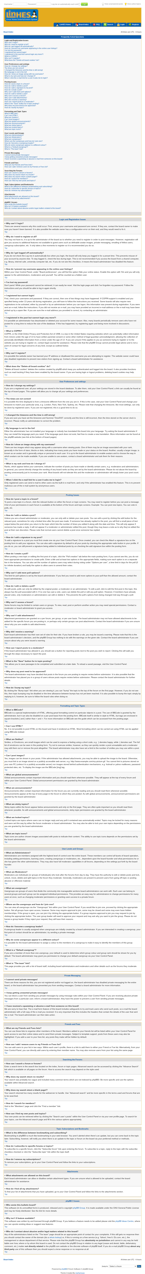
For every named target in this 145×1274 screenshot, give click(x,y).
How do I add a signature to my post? (19, 88)
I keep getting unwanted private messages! (21, 157)
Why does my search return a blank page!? (21, 177)
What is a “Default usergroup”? (16, 147)
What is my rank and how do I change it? (20, 76)
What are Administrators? (14, 135)
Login (122, 25)
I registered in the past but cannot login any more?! (24, 54)
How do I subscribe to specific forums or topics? (23, 188)
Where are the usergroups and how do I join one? (24, 141)
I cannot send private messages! (17, 155)
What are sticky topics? (13, 125)
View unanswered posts (113, 4)
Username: (8, 4)
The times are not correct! (14, 68)
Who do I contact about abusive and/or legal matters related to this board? (33, 208)
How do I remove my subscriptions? (18, 190)
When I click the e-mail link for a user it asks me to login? (26, 78)
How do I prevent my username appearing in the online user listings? (31, 48)
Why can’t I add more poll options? (18, 92)
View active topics (134, 4)
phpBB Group (79, 1208)
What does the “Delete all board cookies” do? (22, 60)
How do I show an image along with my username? (24, 74)
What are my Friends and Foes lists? (18, 165)
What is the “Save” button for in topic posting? (22, 104)
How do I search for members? (16, 179)
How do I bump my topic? (14, 108)
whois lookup (55, 1237)
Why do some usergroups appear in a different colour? (25, 145)
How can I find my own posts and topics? (20, 181)
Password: (32, 4)
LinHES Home (65, 25)
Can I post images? (12, 119)
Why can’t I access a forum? (15, 96)
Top (6, 232)
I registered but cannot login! (15, 52)
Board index (84, 25)
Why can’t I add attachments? (16, 98)
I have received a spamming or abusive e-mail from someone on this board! (33, 159)
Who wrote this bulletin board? (16, 204)
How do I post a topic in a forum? (17, 84)
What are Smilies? (12, 117)
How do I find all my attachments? (17, 198)
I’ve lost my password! (13, 50)
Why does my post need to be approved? (20, 106)
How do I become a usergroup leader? (19, 143)
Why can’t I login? (11, 42)
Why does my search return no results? (19, 175)
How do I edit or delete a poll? (16, 94)
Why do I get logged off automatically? (19, 46)
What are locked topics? (14, 127)
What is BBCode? (11, 113)
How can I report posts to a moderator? (19, 102)
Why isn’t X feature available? (16, 206)
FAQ (98, 25)
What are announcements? (15, 123)
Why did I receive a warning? (16, 100)
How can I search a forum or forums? (19, 173)
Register (135, 25)
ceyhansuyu (80, 1273)
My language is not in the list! (16, 72)
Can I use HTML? (11, 115)
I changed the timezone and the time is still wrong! (24, 70)
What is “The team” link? (14, 149)
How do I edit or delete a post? (16, 86)
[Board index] (22, 21)
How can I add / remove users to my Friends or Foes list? (26, 167)
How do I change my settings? (16, 66)
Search (110, 25)
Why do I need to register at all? (17, 44)
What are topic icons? (13, 129)
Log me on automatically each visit (65, 4)
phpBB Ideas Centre (124, 1221)
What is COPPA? (11, 56)
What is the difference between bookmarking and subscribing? (28, 187)
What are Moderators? (13, 137)
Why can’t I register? (12, 58)
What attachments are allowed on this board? (22, 196)
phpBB (64, 1269)
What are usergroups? (13, 139)
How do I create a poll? (13, 90)
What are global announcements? (18, 121)
